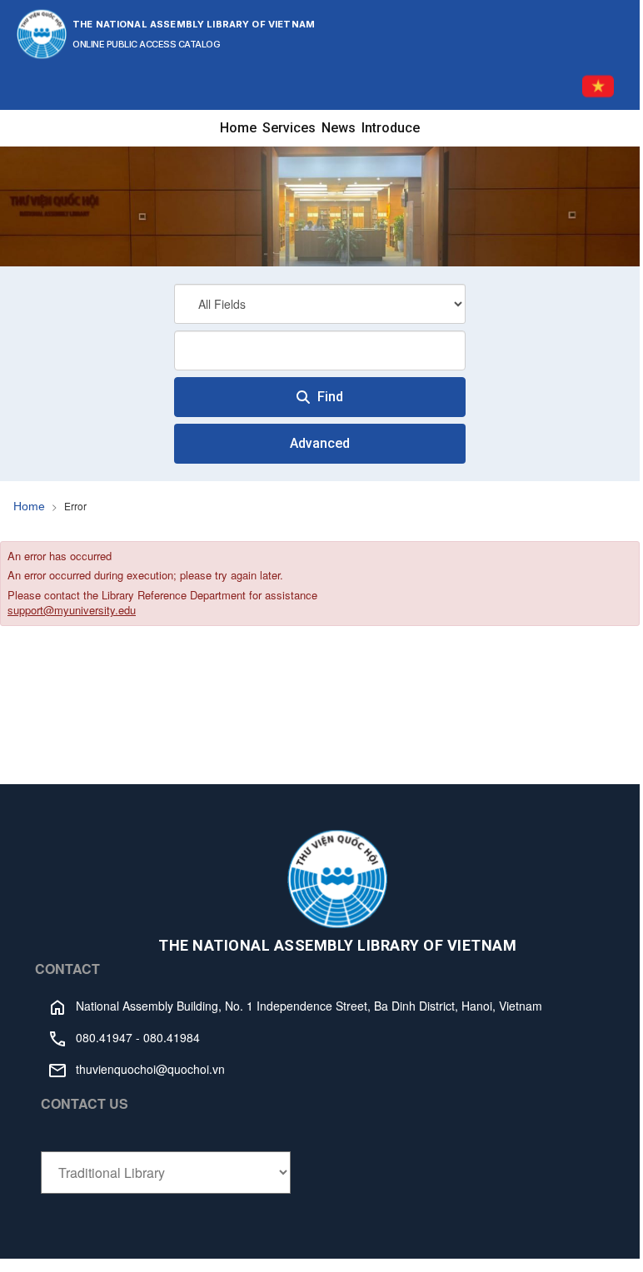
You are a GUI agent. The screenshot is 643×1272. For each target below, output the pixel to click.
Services (289, 128)
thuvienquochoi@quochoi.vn (150, 1069)
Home (238, 128)
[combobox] (320, 350)
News (339, 128)
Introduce (390, 128)
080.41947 (104, 1037)
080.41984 (171, 1037)
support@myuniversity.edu (71, 610)
